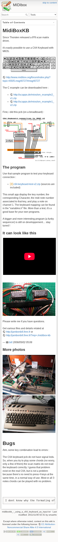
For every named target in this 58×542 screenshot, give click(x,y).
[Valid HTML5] (48, 531)
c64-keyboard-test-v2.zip (26, 184)
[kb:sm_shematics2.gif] (29, 139)
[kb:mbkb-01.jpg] (29, 374)
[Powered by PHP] (35, 531)
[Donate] (22, 531)
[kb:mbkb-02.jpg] (29, 414)
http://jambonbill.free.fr (18, 331)
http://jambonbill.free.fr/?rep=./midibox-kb (28, 335)
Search (26, 15)
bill (10, 342)
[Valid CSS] (22, 534)
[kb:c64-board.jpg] (29, 299)
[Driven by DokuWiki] (35, 534)
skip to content (50, 2)
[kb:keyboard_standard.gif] (29, 64)
